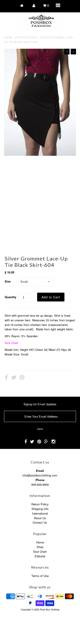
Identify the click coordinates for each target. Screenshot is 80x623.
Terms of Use (40, 576)
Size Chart (11, 343)
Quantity (10, 297)
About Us (40, 518)
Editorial (40, 556)
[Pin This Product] (22, 378)
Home (8, 37)
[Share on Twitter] (13, 378)
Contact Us (40, 522)
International (40, 513)
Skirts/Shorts (26, 37)
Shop (40, 547)
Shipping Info (40, 509)
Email (40, 471)
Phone (40, 480)
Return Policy (40, 504)
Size (8, 281)
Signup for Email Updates (40, 404)
